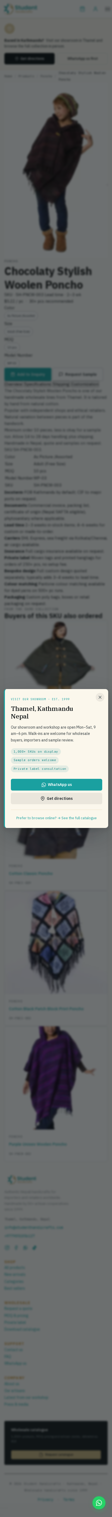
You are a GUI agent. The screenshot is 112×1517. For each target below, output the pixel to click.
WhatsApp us (60, 784)
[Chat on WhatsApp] (98, 1502)
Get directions (60, 798)
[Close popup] (100, 697)
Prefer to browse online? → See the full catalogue (56, 818)
